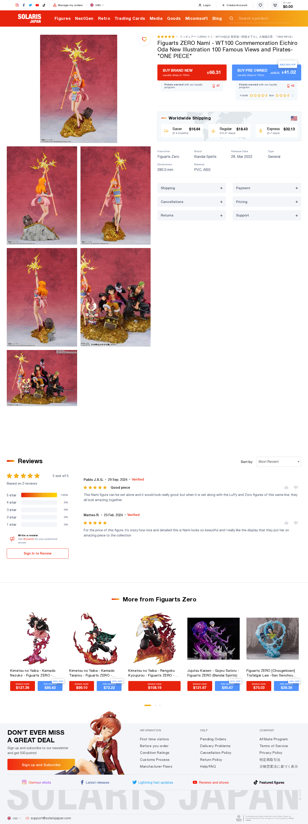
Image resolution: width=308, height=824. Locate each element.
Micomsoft (196, 18)
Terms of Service (274, 746)
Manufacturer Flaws (156, 766)
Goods (174, 18)
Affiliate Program (274, 739)
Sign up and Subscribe (41, 765)
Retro (104, 18)
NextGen (84, 18)
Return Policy (211, 760)
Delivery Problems (215, 746)
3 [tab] (161, 707)
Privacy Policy (271, 753)
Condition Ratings (155, 753)
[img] (95, 487)
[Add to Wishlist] (144, 39)
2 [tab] (157, 707)
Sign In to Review (37, 553)
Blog (217, 18)
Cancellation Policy (216, 753)
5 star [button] (11, 495)
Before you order (154, 746)
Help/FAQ (208, 766)
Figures (63, 18)
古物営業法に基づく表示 (279, 766)
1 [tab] (146, 707)
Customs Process (155, 760)
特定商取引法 (270, 760)
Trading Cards (130, 18)
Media (156, 18)
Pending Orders (213, 739)
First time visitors (154, 739)
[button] (166, 36)
